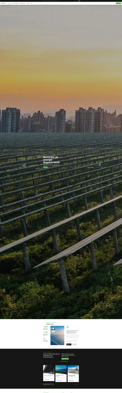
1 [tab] (75, 384)
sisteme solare (63, 354)
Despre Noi (11, 3)
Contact (31, 3)
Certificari (28, 3)
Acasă (8, 3)
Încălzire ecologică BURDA (48, 375)
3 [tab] (76, 384)
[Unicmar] (3, 3)
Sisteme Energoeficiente (22, 3)
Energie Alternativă (16, 3)
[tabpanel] (49, 373)
